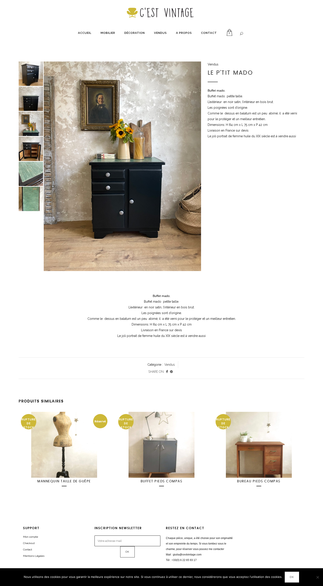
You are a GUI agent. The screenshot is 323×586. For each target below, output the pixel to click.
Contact (27, 549)
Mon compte (30, 536)
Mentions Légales (33, 556)
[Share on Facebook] (167, 371)
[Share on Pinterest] (171, 371)
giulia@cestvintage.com (187, 554)
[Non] (317, 577)
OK (292, 577)
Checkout (29, 543)
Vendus (213, 64)
